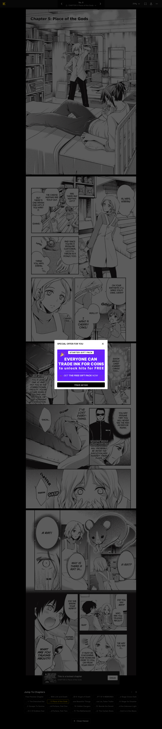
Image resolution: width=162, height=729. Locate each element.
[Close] (103, 344)
